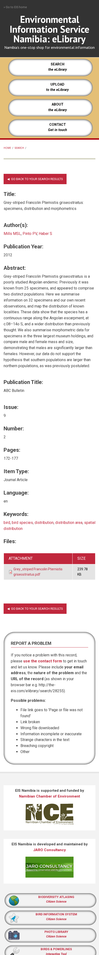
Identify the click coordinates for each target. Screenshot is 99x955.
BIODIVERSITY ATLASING (56, 897)
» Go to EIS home (15, 7)
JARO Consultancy (49, 850)
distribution (44, 522)
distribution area (68, 522)
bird (7, 522)
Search (19, 148)
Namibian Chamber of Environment (49, 796)
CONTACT (57, 125)
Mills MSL (12, 233)
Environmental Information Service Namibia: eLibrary (49, 29)
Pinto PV (30, 233)
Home (7, 148)
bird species (22, 522)
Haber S (45, 233)
